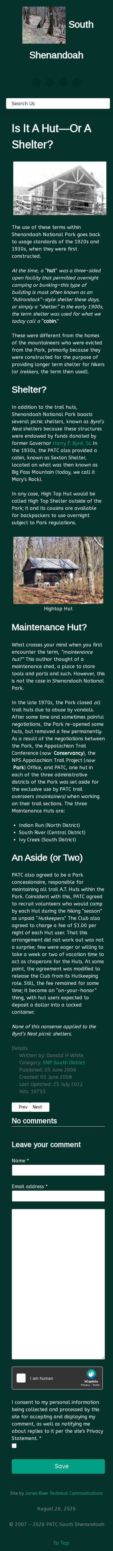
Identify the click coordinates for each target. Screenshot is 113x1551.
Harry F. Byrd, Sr (71, 443)
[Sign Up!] (49, 82)
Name (20, 1161)
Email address (30, 1186)
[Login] (63, 82)
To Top (60, 1543)
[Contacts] (36, 82)
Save (61, 1466)
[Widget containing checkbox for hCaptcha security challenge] (57, 1378)
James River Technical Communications (64, 1493)
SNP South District (64, 1062)
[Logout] (76, 82)
